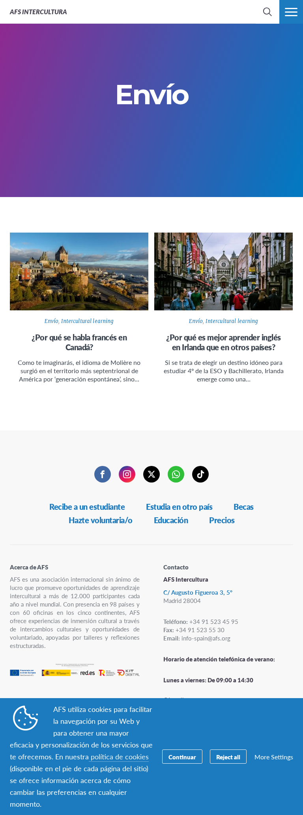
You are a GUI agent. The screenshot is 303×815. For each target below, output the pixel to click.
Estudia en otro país (179, 506)
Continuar (182, 757)
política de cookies (119, 756)
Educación (171, 520)
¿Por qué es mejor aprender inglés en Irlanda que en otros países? (223, 342)
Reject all (228, 757)
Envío (52, 321)
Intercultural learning (87, 321)
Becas (244, 506)
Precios (222, 520)
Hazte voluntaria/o (101, 520)
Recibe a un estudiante (87, 506)
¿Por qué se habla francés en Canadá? (79, 342)
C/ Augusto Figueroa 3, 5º (197, 592)
